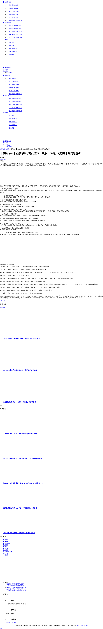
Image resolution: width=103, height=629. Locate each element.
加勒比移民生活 (7, 551)
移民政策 (5, 545)
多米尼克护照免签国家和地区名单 (16, 587)
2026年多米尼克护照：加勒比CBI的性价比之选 (19, 533)
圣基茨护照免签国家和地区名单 (15, 585)
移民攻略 (5, 541)
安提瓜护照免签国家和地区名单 (15, 584)
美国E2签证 (6, 553)
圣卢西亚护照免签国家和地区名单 (16, 590)
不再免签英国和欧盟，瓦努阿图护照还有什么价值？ (20, 433)
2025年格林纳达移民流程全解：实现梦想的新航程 (20, 370)
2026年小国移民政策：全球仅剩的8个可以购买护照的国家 (22, 458)
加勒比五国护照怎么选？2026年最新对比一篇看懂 (20, 508)
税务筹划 (5, 550)
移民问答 (2, 301)
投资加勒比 (6, 543)
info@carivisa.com (11, 622)
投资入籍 (5, 548)
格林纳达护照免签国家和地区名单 (16, 589)
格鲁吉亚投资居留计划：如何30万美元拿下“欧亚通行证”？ (23, 483)
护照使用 (5, 546)
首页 (1, 149)
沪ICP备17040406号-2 (82, 625)
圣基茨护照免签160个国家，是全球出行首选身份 (19, 402)
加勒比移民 (6, 149)
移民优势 (5, 539)
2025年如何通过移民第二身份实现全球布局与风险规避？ (22, 338)
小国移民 (5, 555)
